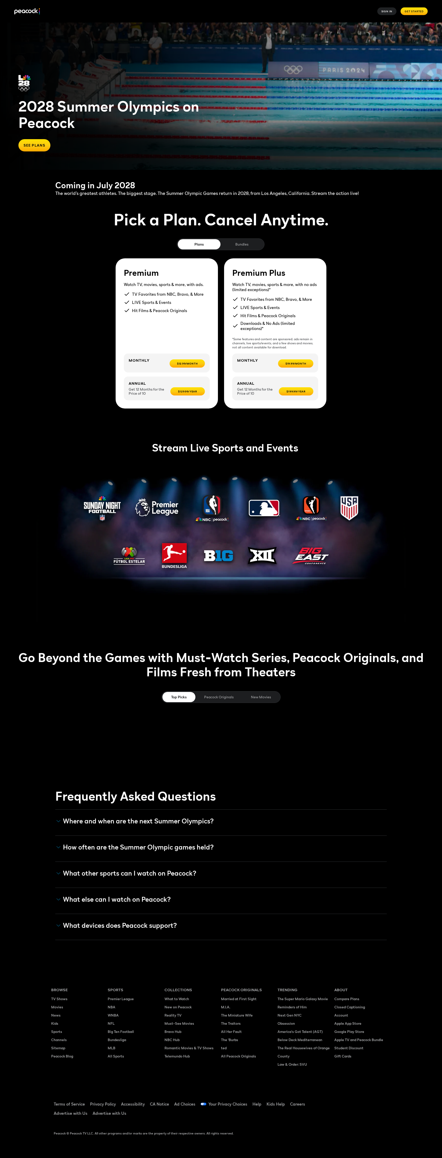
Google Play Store (349, 1031)
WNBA (113, 1015)
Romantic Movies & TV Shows (189, 1048)
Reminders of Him (292, 1007)
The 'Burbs (229, 1040)
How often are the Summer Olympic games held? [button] (138, 847)
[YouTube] (368, 1101)
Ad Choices (184, 1104)
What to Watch (176, 999)
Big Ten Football (121, 1031)
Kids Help (276, 1104)
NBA (111, 1007)
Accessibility (133, 1104)
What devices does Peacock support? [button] (120, 925)
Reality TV (173, 1015)
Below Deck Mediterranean (300, 1040)
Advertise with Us (70, 1113)
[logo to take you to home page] (27, 11)
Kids (54, 1023)
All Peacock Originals (238, 1056)
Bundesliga (117, 1040)
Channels (59, 1040)
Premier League (121, 999)
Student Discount (348, 1048)
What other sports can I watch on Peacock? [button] (129, 873)
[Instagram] (381, 1101)
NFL (111, 1023)
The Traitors (231, 1023)
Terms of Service (69, 1104)
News (56, 1015)
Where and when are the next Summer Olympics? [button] (138, 821)
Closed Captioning (349, 1007)
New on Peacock (178, 1007)
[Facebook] (341, 1101)
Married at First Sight (239, 999)
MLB (111, 1048)
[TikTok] (354, 1101)
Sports (56, 1031)
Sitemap (58, 1048)
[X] (341, 1115)
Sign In (387, 11)
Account (341, 1015)
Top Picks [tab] (179, 697)
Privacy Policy (103, 1104)
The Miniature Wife (237, 1015)
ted (224, 1048)
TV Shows (59, 999)
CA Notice (159, 1104)
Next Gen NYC (290, 1015)
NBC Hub (172, 1040)
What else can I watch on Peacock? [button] (117, 899)
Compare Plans (346, 999)
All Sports (116, 1056)
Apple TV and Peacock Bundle (358, 1040)
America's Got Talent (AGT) (300, 1031)
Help (256, 1104)
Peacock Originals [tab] (219, 697)
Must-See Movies (179, 1023)
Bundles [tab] (241, 244)
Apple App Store (347, 1023)
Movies (57, 1007)
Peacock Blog (62, 1056)
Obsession (286, 1023)
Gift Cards (342, 1056)
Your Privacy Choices (227, 1104)
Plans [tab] (199, 244)
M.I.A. (225, 1007)
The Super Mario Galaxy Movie (303, 999)
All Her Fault (231, 1031)
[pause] (426, 38)
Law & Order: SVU (292, 1064)
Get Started (414, 11)
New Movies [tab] (261, 697)
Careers (297, 1104)
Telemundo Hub (177, 1056)
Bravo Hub (172, 1031)
